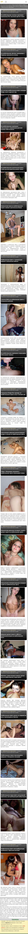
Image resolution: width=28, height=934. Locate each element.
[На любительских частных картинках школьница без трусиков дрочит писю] (13, 29)
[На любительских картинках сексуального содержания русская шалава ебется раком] (13, 142)
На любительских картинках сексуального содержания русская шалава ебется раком (11, 128)
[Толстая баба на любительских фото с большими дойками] (13, 320)
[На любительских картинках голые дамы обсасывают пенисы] (13, 367)
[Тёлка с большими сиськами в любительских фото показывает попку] (13, 494)
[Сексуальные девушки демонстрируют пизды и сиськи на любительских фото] (13, 446)
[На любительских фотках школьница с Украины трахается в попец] (13, 67)
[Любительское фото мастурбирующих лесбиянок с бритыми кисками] (13, 870)
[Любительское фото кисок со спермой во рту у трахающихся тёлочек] (13, 729)
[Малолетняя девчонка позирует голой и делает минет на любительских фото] (13, 551)
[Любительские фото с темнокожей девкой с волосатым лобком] (13, 274)
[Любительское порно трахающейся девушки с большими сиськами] (13, 769)
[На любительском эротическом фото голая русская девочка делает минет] (13, 182)
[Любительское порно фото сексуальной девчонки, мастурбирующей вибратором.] (13, 816)
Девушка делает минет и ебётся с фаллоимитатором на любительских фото (12, 636)
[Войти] (6, 2)
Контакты (15, 919)
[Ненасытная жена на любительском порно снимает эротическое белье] (13, 227)
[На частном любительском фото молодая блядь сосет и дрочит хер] (13, 103)
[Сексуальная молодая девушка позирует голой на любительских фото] (13, 603)
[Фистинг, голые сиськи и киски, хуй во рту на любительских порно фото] (13, 690)
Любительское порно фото (9, 49)
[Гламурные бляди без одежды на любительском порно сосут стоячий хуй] (13, 407)
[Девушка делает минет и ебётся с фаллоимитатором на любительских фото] (13, 650)
